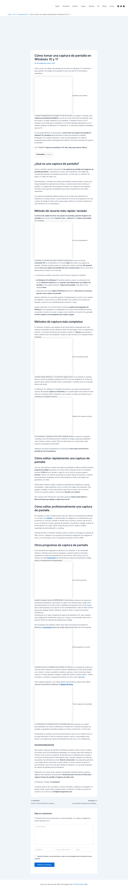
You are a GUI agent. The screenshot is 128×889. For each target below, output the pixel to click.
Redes (104, 6)
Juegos (83, 6)
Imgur (89, 605)
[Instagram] (124, 6)
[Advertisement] (64, 36)
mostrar (48, 154)
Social (112, 6)
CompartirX (51, 558)
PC (98, 6)
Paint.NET (81, 677)
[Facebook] (118, 6)
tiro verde (47, 627)
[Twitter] (121, 6)
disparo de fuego (67, 684)
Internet (75, 6)
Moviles (91, 6)
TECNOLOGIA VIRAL (80, 884)
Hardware (65, 6)
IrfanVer (49, 518)
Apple (57, 6)
